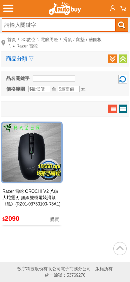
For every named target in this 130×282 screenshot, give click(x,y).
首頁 (11, 39)
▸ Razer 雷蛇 (25, 45)
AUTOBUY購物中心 (65, 8)
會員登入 (113, 8)
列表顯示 (112, 109)
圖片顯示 (123, 109)
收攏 (123, 58)
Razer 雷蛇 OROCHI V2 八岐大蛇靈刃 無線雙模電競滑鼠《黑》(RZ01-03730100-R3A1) (31, 197)
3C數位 (28, 39)
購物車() (123, 8)
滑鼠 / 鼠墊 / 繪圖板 (82, 39)
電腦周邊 (49, 39)
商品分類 (20, 58)
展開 (112, 58)
